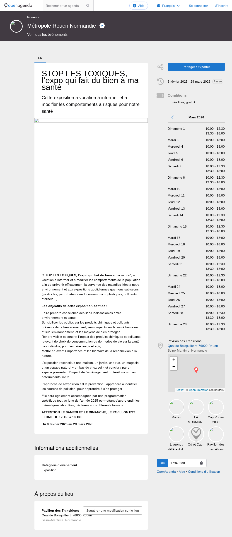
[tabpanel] (91, 248)
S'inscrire (221, 5)
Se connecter (198, 5)
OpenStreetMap (198, 390)
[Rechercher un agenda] (88, 5)
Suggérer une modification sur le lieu (112, 510)
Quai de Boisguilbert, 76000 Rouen (193, 346)
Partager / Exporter (196, 67)
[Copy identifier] (201, 463)
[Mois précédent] (173, 117)
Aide (141, 5)
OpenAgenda (166, 471)
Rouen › (33, 17)
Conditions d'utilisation (204, 471)
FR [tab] (40, 58)
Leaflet (180, 390)
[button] (196, 370)
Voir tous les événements (47, 34)
